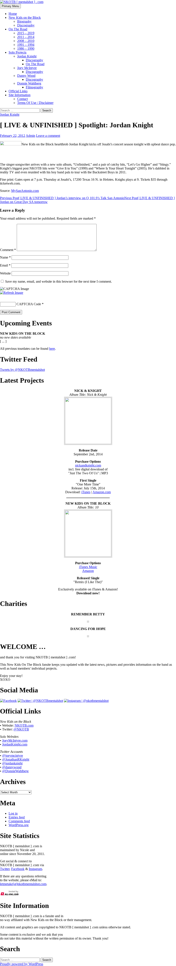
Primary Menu (10, 6)
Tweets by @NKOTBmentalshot (22, 369)
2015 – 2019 (25, 33)
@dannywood (11, 767)
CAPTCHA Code (29, 304)
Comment (8, 250)
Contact (22, 99)
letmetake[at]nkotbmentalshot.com (23, 884)
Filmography (34, 87)
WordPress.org (19, 825)
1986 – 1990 (25, 48)
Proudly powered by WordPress (21, 964)
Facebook (17, 869)
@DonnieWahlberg (15, 771)
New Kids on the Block (25, 17)
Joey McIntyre (27, 68)
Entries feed (17, 817)
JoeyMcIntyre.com (14, 740)
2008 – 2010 (25, 41)
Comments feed (19, 821)
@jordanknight (12, 763)
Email (5, 265)
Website (5, 273)
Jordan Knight (26, 56)
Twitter (4, 869)
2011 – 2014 (25, 37)
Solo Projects (17, 52)
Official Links (18, 91)
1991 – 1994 (25, 44)
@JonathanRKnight (15, 759)
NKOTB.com (24, 725)
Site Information (19, 95)
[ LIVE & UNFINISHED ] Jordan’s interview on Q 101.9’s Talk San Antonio (62, 198)
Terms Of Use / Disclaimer (35, 103)
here (52, 348)
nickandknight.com (88, 465)
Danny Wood (26, 75)
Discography (26, 25)
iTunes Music (88, 567)
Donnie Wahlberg (29, 83)
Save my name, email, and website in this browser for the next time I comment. (58, 281)
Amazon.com (102, 492)
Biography (24, 21)
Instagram (35, 869)
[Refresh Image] (11, 292)
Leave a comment (48, 135)
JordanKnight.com (14, 744)
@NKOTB (21, 729)
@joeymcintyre (12, 755)
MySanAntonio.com (25, 191)
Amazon (88, 571)
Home (13, 13)
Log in (13, 813)
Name (5, 257)
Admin (30, 135)
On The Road (18, 29)
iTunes (85, 492)
